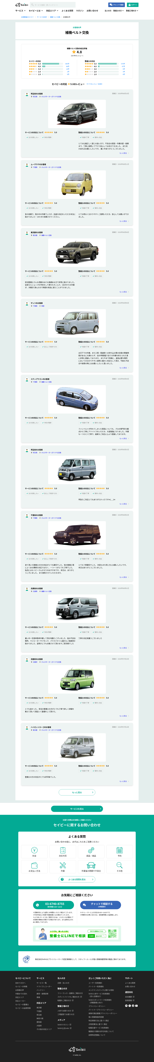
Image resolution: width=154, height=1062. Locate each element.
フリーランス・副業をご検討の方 (70, 993)
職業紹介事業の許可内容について (101, 1031)
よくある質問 (67, 10)
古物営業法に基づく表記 (98, 1024)
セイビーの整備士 (22, 1004)
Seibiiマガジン (63, 1024)
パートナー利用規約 (96, 986)
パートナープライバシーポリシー (101, 1009)
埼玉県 (35, 97)
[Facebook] (133, 1006)
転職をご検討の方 (64, 1000)
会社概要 (128, 997)
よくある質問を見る (77, 879)
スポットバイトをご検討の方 (68, 997)
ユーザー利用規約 (95, 983)
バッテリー (41, 990)
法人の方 (108, 10)
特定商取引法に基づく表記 (99, 1020)
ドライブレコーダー (44, 986)
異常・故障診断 (42, 993)
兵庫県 (35, 591)
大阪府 (39, 1025)
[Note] (126, 1006)
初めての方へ (20, 983)
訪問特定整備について (97, 1035)
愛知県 (39, 1022)
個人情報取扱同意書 (96, 1017)
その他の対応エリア (44, 1029)
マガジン (80, 10)
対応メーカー (20, 1001)
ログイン (134, 5)
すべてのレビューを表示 (94, 84)
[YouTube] (136, 1006)
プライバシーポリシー (97, 1006)
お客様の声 (19, 990)
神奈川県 (40, 1018)
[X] (129, 1006)
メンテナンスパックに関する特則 (101, 990)
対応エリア (19, 997)
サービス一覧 (42, 983)
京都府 (35, 662)
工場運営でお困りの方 (66, 1014)
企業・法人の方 (63, 983)
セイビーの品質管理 (23, 1008)
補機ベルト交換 (46, 235)
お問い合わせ (92, 10)
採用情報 (128, 1000)
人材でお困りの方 (64, 1010)
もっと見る (123, 153)
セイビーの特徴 (21, 986)
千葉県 (35, 167)
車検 (42, 306)
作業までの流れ (21, 993)
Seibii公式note (63, 1028)
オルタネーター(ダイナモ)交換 (51, 97)
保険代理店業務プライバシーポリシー (103, 1013)
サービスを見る (77, 808)
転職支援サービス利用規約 (99, 1027)
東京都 (35, 235)
